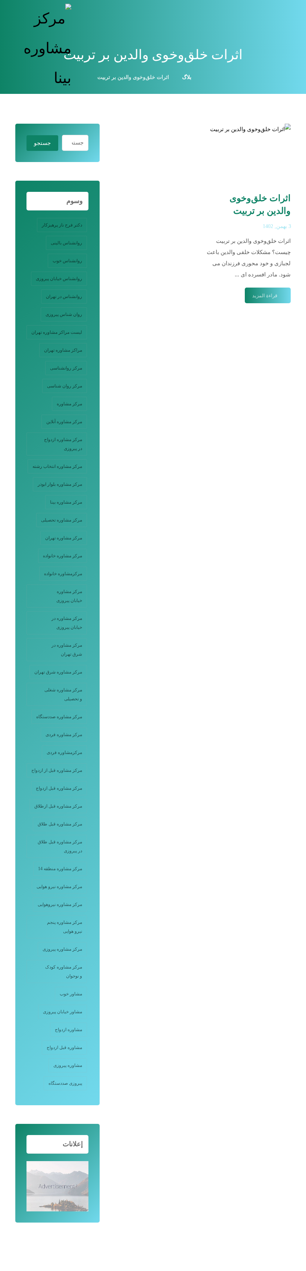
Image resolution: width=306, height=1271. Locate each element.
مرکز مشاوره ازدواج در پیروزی (63, 444)
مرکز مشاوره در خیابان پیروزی (66, 623)
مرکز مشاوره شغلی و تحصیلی (63, 694)
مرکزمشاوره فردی (64, 752)
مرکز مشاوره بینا (66, 502)
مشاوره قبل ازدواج (64, 1047)
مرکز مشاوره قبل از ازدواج (56, 770)
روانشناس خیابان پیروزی (59, 278)
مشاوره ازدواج (68, 1029)
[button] (283, 13)
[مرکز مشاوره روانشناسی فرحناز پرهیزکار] (43, 48)
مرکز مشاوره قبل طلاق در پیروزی (60, 846)
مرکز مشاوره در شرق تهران (66, 650)
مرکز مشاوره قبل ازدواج (59, 788)
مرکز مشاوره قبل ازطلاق (58, 806)
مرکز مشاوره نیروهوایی (60, 904)
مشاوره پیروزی (67, 1065)
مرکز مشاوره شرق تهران (58, 672)
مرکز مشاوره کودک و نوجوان (63, 971)
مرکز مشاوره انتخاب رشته (57, 466)
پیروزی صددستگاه (65, 1083)
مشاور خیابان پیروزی (62, 1011)
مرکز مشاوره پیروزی (62, 949)
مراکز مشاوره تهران (63, 350)
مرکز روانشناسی (66, 368)
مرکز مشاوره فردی (64, 734)
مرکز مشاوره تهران (63, 538)
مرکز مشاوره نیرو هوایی (59, 886)
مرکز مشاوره (69, 403)
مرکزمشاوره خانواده (63, 573)
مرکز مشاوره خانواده (62, 555)
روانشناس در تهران (64, 296)
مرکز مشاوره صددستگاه (59, 716)
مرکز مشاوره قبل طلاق (60, 824)
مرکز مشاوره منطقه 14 (60, 868)
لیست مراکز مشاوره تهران (56, 332)
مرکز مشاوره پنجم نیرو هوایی (64, 927)
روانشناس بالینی (66, 242)
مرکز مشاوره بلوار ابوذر (60, 484)
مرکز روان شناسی (64, 386)
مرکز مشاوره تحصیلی (61, 520)
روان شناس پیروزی (64, 314)
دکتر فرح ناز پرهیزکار (62, 225)
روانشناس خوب (67, 260)
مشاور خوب (71, 993)
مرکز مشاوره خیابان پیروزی (69, 596)
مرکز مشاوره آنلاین (64, 421)
